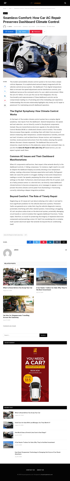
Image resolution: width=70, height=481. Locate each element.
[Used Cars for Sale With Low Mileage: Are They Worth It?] (8, 425)
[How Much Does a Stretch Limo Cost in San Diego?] (8, 434)
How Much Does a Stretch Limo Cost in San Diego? (30, 432)
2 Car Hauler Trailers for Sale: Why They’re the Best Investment (51, 289)
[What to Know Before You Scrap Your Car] (18, 276)
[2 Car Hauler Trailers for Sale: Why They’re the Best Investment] (51, 276)
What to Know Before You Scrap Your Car (17, 288)
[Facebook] (5, 86)
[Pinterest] (5, 100)
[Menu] (5, 3)
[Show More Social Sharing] (44, 31)
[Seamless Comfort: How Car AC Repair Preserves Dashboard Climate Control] (35, 56)
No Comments (42, 26)
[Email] (5, 105)
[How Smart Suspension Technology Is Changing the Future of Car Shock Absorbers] (8, 454)
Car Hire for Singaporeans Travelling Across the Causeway (16, 316)
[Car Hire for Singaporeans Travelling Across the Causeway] (18, 304)
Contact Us (30, 470)
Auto (5, 13)
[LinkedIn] (5, 96)
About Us (40, 470)
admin (10, 26)
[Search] (65, 3)
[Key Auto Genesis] (35, 3)
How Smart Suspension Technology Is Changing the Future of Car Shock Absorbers (37, 453)
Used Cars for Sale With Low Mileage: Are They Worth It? (32, 422)
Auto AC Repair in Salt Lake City (13, 235)
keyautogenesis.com (47, 474)
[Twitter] (5, 91)
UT (26, 235)
